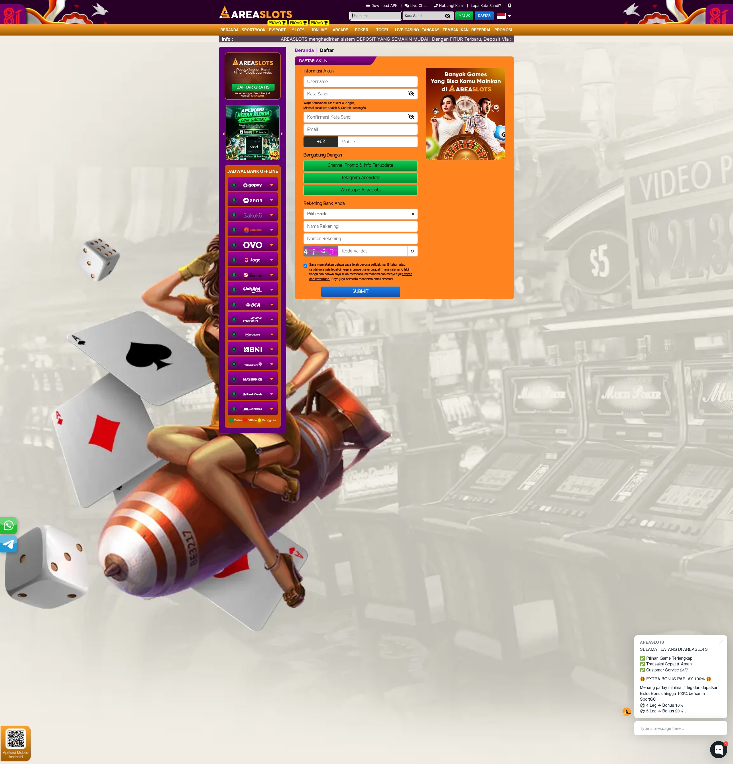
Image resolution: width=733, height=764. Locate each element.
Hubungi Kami (451, 5)
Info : (227, 39)
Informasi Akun (319, 71)
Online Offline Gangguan (254, 420)
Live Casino (407, 30)
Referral (481, 30)
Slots (298, 30)
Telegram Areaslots (360, 178)
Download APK (384, 5)
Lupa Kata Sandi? (486, 5)
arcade (340, 30)
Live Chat (418, 5)
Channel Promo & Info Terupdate (360, 165)
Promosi (503, 30)
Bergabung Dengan (323, 155)
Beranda (229, 30)
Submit (360, 291)
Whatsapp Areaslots (360, 190)
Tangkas (431, 30)
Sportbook (253, 30)
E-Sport (277, 30)
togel (382, 30)
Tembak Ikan (455, 30)
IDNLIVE (319, 30)
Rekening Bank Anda (324, 203)
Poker (361, 30)
